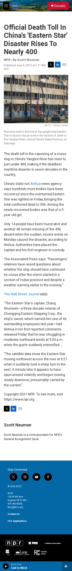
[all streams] (67, 566)
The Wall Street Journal (21, 294)
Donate (59, 6)
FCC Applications (17, 521)
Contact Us (14, 514)
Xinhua (35, 184)
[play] (5, 566)
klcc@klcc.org (15, 507)
